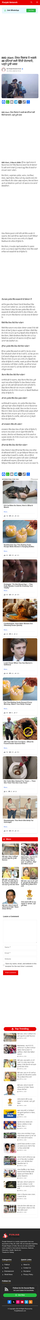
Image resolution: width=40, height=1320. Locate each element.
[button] (31, 2)
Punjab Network (9, 2)
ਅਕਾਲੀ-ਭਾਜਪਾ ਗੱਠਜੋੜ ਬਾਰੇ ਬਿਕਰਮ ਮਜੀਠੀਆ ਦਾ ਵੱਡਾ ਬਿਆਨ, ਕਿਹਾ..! (24, 1124)
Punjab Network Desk (15, 69)
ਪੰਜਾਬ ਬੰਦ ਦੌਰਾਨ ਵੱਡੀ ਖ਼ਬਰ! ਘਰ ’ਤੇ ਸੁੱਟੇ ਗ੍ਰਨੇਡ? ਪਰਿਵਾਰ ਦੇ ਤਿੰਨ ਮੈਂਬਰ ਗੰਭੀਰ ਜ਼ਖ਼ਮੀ (26, 1208)
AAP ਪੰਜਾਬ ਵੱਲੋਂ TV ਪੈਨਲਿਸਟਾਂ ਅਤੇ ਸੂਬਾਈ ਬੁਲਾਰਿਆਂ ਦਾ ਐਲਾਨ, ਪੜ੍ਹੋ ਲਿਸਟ (26, 1113)
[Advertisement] (20, 36)
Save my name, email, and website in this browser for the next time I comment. (21, 965)
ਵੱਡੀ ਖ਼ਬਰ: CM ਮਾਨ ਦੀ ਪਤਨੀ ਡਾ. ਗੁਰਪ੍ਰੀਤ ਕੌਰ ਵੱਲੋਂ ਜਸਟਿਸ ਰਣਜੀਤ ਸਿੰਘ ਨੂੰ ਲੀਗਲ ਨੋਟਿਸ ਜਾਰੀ (29, 883)
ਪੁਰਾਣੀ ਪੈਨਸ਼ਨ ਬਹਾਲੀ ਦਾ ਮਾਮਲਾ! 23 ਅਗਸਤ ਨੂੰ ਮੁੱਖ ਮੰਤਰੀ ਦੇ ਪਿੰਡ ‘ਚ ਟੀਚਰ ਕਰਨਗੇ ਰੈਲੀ (26, 1146)
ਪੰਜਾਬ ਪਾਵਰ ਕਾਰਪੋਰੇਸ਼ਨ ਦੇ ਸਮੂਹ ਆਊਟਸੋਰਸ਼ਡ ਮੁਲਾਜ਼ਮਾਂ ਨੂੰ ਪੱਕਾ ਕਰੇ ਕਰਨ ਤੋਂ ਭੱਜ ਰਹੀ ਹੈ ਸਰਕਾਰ (26, 1136)
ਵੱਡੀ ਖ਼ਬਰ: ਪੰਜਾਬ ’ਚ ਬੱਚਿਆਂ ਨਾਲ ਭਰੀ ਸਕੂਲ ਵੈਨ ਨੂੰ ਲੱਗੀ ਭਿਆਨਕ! (10, 858)
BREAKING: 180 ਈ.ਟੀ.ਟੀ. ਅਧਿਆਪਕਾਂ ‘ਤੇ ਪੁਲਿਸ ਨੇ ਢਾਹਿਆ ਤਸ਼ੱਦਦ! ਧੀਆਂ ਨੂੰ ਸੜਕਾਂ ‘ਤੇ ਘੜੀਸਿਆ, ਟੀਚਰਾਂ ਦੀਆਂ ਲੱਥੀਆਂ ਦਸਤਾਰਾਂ (29, 860)
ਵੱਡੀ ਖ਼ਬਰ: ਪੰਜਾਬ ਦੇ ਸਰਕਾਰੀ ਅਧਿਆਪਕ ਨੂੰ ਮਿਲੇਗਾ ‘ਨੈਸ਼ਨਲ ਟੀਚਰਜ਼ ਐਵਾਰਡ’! (10, 907)
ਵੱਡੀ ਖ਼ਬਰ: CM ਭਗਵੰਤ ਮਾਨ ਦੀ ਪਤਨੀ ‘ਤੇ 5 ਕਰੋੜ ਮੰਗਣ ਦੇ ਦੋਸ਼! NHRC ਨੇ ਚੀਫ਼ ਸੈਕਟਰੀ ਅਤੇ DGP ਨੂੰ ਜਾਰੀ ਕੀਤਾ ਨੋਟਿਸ (10, 882)
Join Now (31, 10)
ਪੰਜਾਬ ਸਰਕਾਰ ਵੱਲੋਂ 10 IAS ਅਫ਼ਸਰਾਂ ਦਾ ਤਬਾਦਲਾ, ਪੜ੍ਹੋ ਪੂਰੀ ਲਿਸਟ (28, 904)
